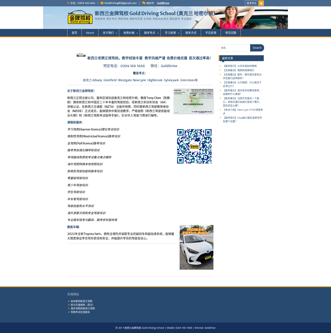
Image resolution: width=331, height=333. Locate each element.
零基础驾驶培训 (77, 178)
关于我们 (108, 33)
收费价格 (128, 33)
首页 (74, 33)
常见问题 (230, 33)
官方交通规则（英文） (83, 304)
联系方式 (191, 33)
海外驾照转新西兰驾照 (83, 308)
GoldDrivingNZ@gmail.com (120, 3)
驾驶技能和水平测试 (80, 206)
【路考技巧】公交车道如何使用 (240, 65)
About (90, 33)
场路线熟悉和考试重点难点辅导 (90, 157)
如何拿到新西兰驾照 (81, 301)
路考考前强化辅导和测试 (83, 150)
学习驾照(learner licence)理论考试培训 (93, 129)
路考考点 (252, 3)
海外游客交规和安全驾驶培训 (86, 213)
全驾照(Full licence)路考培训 (86, 143)
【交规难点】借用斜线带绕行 (238, 70)
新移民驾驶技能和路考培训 (84, 171)
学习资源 (170, 33)
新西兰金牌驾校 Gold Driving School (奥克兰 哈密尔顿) (155, 13)
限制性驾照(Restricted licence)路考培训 (93, 136)
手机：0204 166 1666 (82, 3)
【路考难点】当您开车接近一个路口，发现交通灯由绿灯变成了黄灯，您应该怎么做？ (242, 102)
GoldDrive (163, 3)
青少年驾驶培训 (77, 185)
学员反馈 (210, 33)
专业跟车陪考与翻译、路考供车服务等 (92, 220)
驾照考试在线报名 (80, 312)
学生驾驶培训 (76, 192)
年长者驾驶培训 (77, 199)
